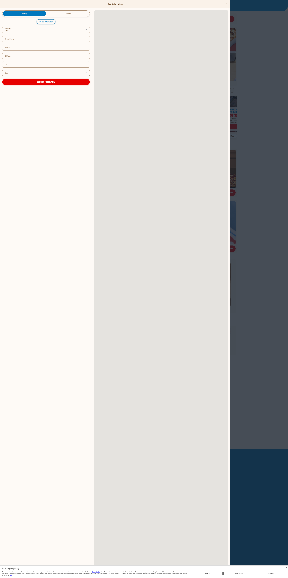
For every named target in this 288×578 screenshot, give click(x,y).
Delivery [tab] (24, 13)
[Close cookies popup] (286, 567)
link (11, 575)
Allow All (271, 574)
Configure (207, 574)
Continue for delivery (46, 81)
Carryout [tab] (68, 13)
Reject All (239, 574)
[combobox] (43, 73)
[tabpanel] (46, 52)
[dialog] (144, 572)
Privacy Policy (96, 572)
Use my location (47, 22)
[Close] (227, 3)
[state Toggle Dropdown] (86, 73)
